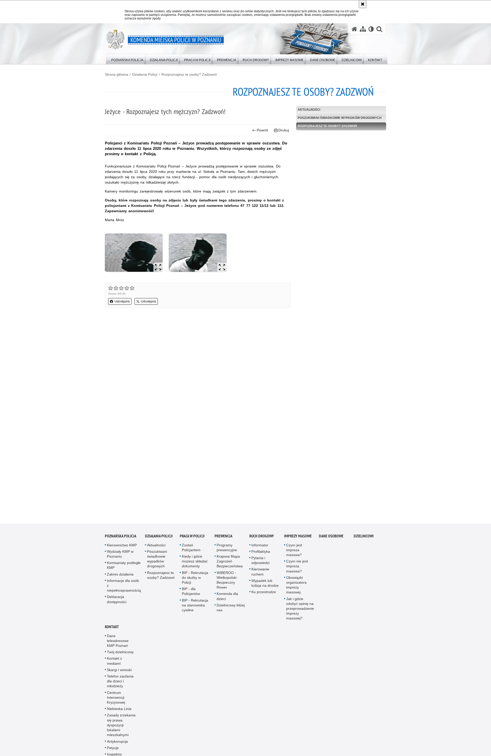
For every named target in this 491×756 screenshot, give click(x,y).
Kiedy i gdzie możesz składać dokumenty (195, 563)
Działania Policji (144, 74)
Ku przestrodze (263, 594)
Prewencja (223, 538)
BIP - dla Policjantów (191, 593)
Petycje (113, 750)
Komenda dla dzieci (227, 598)
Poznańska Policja (120, 538)
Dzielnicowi (364, 538)
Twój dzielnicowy (120, 654)
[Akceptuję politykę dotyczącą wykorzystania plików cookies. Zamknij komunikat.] (362, 4)
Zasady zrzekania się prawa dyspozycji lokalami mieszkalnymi (121, 727)
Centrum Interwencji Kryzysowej (116, 699)
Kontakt (112, 628)
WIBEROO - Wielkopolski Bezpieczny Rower (227, 582)
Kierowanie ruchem (260, 573)
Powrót (262, 130)
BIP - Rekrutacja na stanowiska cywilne (195, 607)
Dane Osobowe (331, 538)
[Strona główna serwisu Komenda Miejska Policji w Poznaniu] (354, 29)
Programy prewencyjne (227, 549)
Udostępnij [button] (122, 301)
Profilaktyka (260, 553)
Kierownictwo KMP (122, 547)
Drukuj (283, 130)
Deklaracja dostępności (116, 601)
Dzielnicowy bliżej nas (231, 609)
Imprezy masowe (298, 538)
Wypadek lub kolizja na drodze (265, 585)
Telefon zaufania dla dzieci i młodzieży (120, 683)
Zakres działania (120, 576)
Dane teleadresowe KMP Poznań (118, 643)
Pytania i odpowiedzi (260, 562)
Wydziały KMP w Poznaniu (120, 555)
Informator (259, 547)
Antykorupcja (117, 743)
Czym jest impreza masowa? (294, 552)
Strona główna (116, 74)
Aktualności (309, 109)
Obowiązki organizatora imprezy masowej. (296, 587)
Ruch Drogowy (261, 538)
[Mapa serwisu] (363, 29)
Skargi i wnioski (119, 672)
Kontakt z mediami (114, 663)
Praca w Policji (192, 538)
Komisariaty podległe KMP (124, 567)
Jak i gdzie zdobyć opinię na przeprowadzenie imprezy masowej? (300, 611)
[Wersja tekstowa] (371, 29)
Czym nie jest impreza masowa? (297, 568)
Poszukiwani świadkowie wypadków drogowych (340, 118)
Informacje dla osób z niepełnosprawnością (124, 587)
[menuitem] (127, 58)
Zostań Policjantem (191, 549)
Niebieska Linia (119, 711)
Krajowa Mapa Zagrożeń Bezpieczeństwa (230, 563)
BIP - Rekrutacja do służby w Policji (195, 579)
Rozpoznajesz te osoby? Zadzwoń (189, 74)
